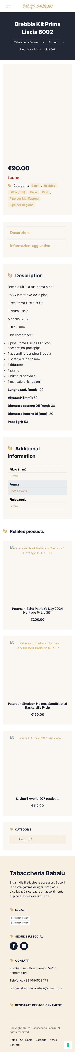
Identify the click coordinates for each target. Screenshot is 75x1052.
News (53, 1039)
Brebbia (49, 186)
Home (13, 1039)
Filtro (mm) (17, 192)
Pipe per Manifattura (24, 198)
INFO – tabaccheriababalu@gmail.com (36, 988)
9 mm (35, 186)
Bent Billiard (18, 491)
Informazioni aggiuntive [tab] (30, 246)
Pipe (45, 192)
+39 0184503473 (36, 980)
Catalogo (41, 1039)
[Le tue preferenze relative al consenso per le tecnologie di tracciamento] (68, 1045)
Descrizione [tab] (20, 233)
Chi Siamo (26, 1039)
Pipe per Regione (21, 205)
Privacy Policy (21, 917)
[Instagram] (24, 946)
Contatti (15, 1044)
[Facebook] (14, 946)
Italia (33, 192)
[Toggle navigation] (8, 6)
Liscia (13, 506)
